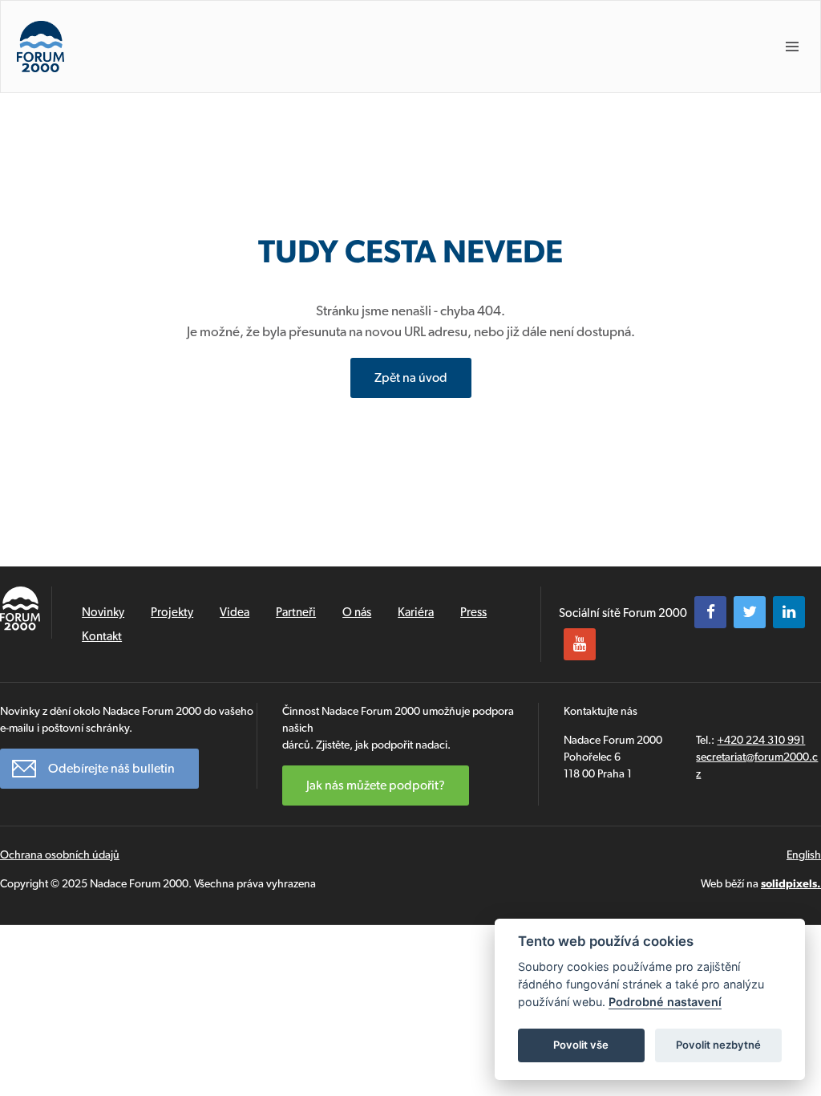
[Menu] (792, 47)
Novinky (103, 612)
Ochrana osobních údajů (59, 854)
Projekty (172, 612)
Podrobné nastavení (665, 1002)
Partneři (296, 612)
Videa (234, 612)
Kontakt (102, 636)
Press (473, 612)
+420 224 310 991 (761, 739)
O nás (356, 612)
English (804, 854)
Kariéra (416, 612)
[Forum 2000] (40, 46)
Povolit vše (581, 1044)
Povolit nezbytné (718, 1044)
